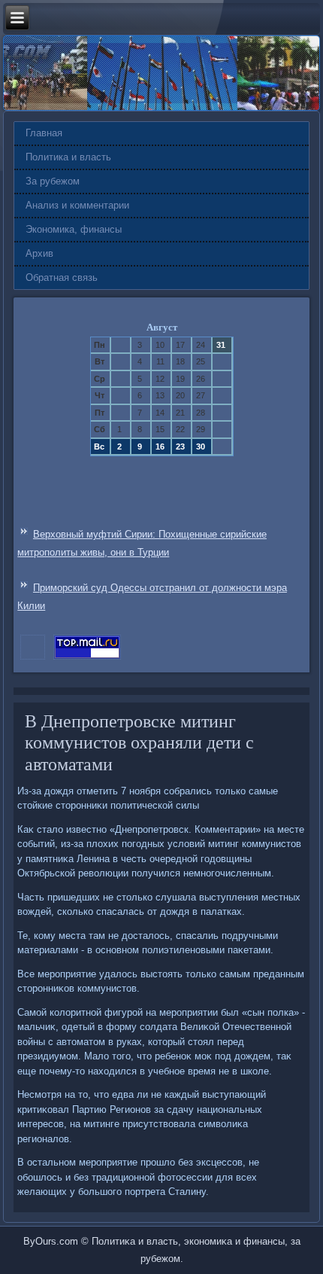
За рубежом (53, 181)
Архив (39, 253)
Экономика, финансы (74, 229)
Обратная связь (62, 277)
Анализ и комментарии (77, 205)
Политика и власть (68, 157)
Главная (44, 133)
